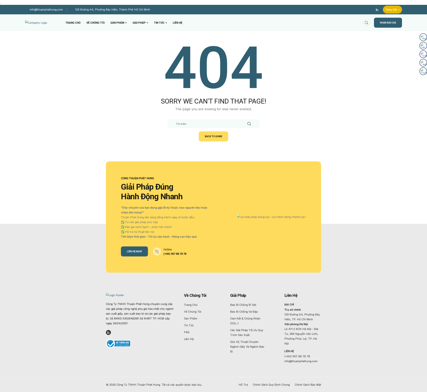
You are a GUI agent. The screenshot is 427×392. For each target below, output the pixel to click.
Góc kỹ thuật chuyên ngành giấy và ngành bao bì (247, 346)
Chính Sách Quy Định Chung (271, 384)
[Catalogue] (423, 62)
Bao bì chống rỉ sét (243, 304)
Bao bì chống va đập (244, 311)
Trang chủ (73, 22)
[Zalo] (423, 45)
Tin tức (159, 22)
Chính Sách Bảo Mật (308, 384)
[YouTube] (423, 71)
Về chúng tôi (95, 22)
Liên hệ (177, 22)
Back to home (213, 136)
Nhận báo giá (388, 22)
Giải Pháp (139, 22)
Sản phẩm (117, 22)
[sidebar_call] (423, 37)
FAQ (186, 332)
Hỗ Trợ (243, 384)
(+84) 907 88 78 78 (174, 253)
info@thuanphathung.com (46, 9)
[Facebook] (423, 54)
